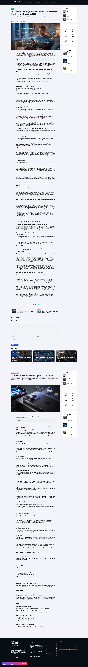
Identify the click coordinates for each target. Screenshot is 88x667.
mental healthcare (30, 73)
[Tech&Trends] (17, 2)
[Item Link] (65, 53)
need (45, 280)
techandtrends (44, 293)
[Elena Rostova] (69, 19)
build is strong (50, 452)
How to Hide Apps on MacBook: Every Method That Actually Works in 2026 (71, 67)
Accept (24, 663)
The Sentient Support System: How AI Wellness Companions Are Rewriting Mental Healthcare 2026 (21, 357)
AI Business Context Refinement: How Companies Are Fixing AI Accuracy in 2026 (36, 646)
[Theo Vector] (69, 11)
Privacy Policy (5, 664)
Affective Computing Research (39, 117)
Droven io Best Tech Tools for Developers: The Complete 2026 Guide (35, 657)
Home (12, 371)
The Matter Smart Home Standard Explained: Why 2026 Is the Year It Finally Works (71, 52)
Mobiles (15, 371)
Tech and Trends (20, 423)
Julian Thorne (13, 20)
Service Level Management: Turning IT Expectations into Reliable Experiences (71, 60)
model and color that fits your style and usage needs (31, 547)
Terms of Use (11, 664)
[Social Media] (66, 30)
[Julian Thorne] (69, 15)
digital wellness (22, 295)
